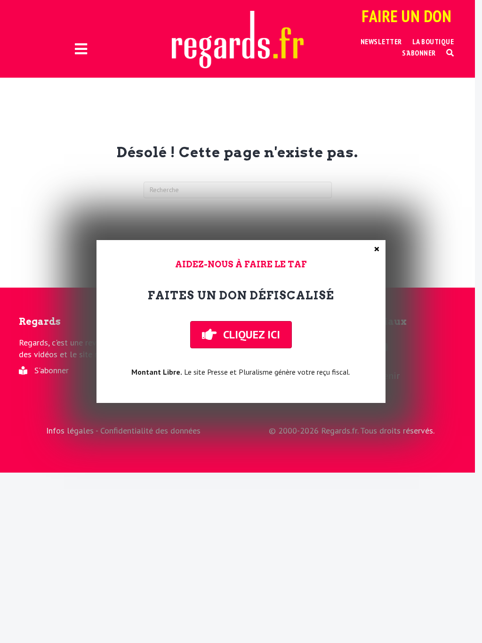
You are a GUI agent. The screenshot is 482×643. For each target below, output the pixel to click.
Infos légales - (73, 430)
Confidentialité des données (150, 430)
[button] (450, 52)
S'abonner (51, 370)
